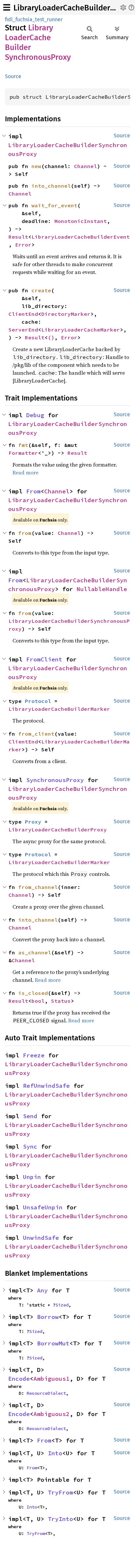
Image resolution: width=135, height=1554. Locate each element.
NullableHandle (102, 589)
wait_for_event (54, 205)
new (36, 166)
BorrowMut (53, 1343)
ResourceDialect (46, 1393)
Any (42, 1290)
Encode (19, 1378)
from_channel (38, 887)
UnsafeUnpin (43, 1207)
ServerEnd (23, 329)
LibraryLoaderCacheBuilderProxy (58, 829)
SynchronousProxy (55, 780)
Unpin (32, 1177)
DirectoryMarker (65, 314)
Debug (35, 415)
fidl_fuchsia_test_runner (34, 19)
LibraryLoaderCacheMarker (80, 329)
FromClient (44, 659)
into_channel (51, 185)
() (51, 337)
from (24, 533)
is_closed (33, 993)
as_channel (34, 952)
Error (23, 244)
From (33, 491)
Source (13, 76)
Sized (61, 1305)
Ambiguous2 (51, 1414)
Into (55, 1453)
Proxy (33, 821)
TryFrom (60, 1492)
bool (38, 1001)
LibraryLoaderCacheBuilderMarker (59, 709)
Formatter (23, 453)
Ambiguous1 (51, 1378)
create (41, 290)
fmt (23, 445)
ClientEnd (23, 314)
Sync (30, 1146)
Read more (25, 472)
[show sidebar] (6, 7)
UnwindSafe (41, 1237)
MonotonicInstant (80, 221)
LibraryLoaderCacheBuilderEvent (80, 236)
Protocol (38, 701)
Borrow (48, 1317)
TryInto (60, 1519)
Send (30, 1116)
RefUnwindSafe (46, 1085)
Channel (85, 166)
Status (61, 1001)
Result (18, 236)
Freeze (34, 1055)
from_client (36, 733)
